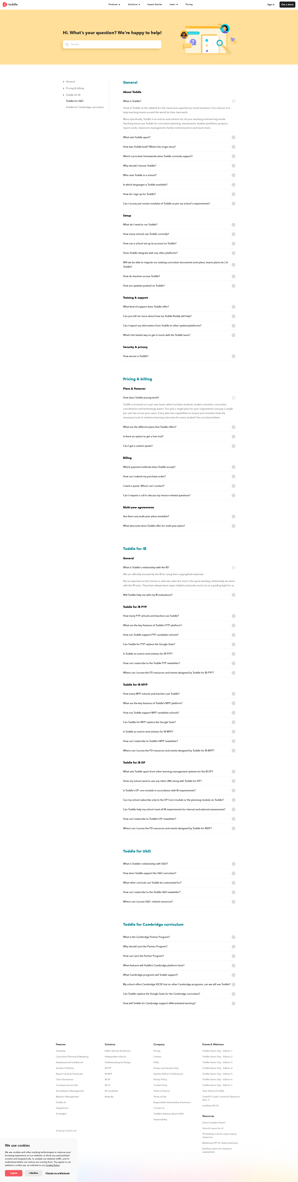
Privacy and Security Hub (166, 1068)
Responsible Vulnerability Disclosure (172, 1102)
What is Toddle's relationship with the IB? (146, 567)
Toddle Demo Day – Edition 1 (217, 1051)
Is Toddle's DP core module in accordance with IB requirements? (159, 791)
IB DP (107, 1079)
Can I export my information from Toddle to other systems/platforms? (162, 326)
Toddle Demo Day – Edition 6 (217, 1079)
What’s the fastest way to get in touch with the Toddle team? (156, 335)
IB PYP (108, 1068)
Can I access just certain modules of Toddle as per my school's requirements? (166, 204)
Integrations (62, 1108)
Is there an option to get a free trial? (143, 436)
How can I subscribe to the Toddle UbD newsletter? (152, 892)
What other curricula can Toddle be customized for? (152, 883)
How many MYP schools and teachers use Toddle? (151, 694)
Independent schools (115, 1056)
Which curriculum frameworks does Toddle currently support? (158, 156)
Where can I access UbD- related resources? (148, 902)
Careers (157, 1056)
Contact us (159, 1108)
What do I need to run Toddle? (140, 225)
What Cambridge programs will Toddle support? (150, 975)
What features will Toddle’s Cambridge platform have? (153, 965)
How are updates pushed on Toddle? (144, 286)
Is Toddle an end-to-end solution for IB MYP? (148, 732)
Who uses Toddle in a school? (139, 175)
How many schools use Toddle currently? (146, 234)
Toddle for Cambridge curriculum (85, 107)
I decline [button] (33, 1173)
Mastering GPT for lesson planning (219, 1143)
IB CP (107, 1085)
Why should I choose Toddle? (139, 166)
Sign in (270, 4)
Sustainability (160, 1119)
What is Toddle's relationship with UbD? (145, 864)
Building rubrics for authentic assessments (217, 1150)
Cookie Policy (52, 1165)
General (70, 82)
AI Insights (61, 1114)
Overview (60, 1051)
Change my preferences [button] (57, 1173)
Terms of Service (162, 1091)
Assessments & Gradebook (69, 1062)
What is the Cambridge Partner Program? (146, 937)
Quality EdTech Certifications (168, 1074)
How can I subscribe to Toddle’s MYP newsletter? (150, 741)
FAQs (156, 1062)
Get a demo (287, 4)
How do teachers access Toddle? (141, 276)
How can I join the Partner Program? (143, 956)
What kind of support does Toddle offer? (146, 307)
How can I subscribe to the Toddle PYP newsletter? (151, 663)
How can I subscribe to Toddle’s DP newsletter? (149, 819)
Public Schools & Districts (117, 1051)
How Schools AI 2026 (213, 1091)
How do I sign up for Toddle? (139, 194)
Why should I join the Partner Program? (145, 947)
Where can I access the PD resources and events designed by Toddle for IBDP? (167, 828)
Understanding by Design (118, 1062)
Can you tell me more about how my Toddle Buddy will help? (157, 316)
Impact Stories (154, 4)
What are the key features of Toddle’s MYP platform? (152, 703)
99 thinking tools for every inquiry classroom (219, 1135)
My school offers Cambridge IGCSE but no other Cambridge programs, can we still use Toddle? (176, 984)
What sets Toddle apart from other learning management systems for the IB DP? (168, 772)
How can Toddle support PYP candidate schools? (150, 635)
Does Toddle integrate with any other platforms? (150, 253)
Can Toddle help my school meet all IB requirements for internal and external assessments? (174, 809)
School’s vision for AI (212, 1128)
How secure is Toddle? (135, 356)
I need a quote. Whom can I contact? (143, 486)
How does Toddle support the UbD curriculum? (149, 873)
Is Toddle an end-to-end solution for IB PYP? (148, 654)
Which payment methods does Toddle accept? (149, 467)
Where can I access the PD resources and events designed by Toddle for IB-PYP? (168, 673)
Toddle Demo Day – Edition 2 (217, 1056)
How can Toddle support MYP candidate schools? (151, 713)
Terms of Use (160, 1096)
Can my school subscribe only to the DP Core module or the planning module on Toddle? (173, 800)
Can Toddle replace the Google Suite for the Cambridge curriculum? (161, 994)
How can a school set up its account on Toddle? (149, 244)
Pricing (189, 4)
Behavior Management (67, 1096)
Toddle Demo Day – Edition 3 (217, 1062)
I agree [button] (13, 1173)
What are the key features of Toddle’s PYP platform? (152, 625)
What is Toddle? (132, 101)
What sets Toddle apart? (136, 137)
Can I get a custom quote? (138, 446)
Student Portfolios (65, 1068)
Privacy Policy (160, 1079)
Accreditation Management (70, 1091)
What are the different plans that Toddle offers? (149, 427)
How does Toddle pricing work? (141, 398)
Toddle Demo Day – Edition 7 (217, 1085)
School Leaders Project (214, 1122)
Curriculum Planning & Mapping (72, 1056)
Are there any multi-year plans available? (146, 516)
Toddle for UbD (74, 101)
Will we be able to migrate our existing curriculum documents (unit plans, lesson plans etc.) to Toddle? (175, 264)
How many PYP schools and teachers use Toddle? (151, 616)
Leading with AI (210, 1105)
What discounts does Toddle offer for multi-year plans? (154, 526)
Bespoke (109, 1096)
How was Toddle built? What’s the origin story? (149, 147)
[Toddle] (10, 4)
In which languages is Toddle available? (145, 185)
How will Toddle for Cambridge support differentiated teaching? (159, 1003)
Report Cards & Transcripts (69, 1074)
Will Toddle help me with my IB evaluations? (147, 595)
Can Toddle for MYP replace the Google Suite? (149, 722)
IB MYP (108, 1074)
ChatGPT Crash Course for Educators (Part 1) (221, 1098)
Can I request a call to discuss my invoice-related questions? (156, 495)
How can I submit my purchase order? (144, 477)
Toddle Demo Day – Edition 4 (217, 1068)
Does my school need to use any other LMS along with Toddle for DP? (162, 781)
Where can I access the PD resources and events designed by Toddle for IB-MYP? (168, 751)
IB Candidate (111, 1091)
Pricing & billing (75, 88)
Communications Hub (67, 1085)
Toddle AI (61, 1102)
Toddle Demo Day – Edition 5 (217, 1074)
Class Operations (64, 1079)
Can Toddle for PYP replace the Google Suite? (149, 644)
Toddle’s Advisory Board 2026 (169, 1114)
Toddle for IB (73, 95)
